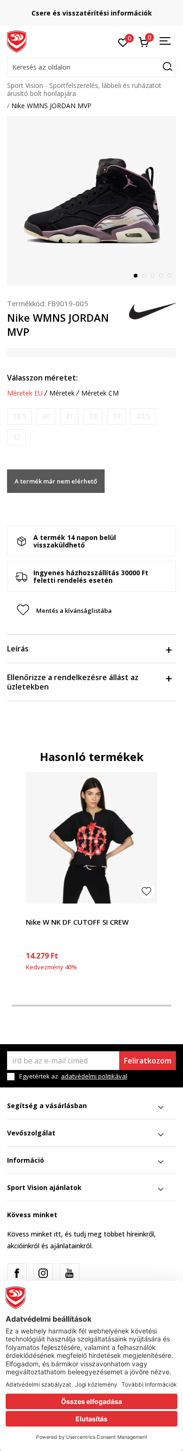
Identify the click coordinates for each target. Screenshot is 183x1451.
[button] (91, 67)
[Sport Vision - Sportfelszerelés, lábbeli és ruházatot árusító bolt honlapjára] (16, 41)
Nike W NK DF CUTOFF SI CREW (77, 922)
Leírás (18, 648)
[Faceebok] (17, 1273)
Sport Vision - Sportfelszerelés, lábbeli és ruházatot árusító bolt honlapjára (84, 89)
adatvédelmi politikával (94, 1076)
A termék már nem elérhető (56, 481)
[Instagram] (43, 1273)
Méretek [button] (62, 393)
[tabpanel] (91, 200)
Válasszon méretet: (42, 377)
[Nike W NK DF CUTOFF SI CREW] (91, 838)
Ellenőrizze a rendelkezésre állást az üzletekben (72, 682)
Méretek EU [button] (25, 393)
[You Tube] (69, 1273)
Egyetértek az (73, 1076)
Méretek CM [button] (100, 393)
